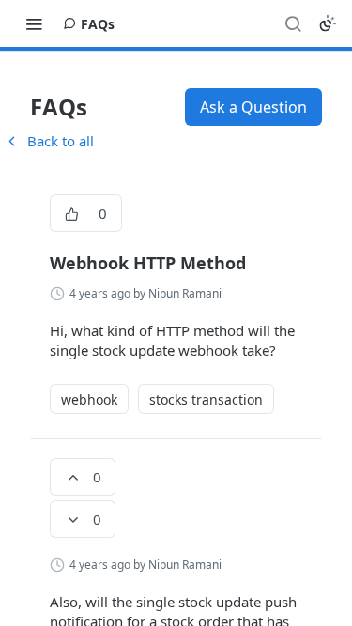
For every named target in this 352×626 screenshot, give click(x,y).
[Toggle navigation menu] (34, 23)
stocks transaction (206, 399)
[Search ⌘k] (293, 23)
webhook (89, 399)
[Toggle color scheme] (328, 23)
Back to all (49, 140)
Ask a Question (253, 107)
